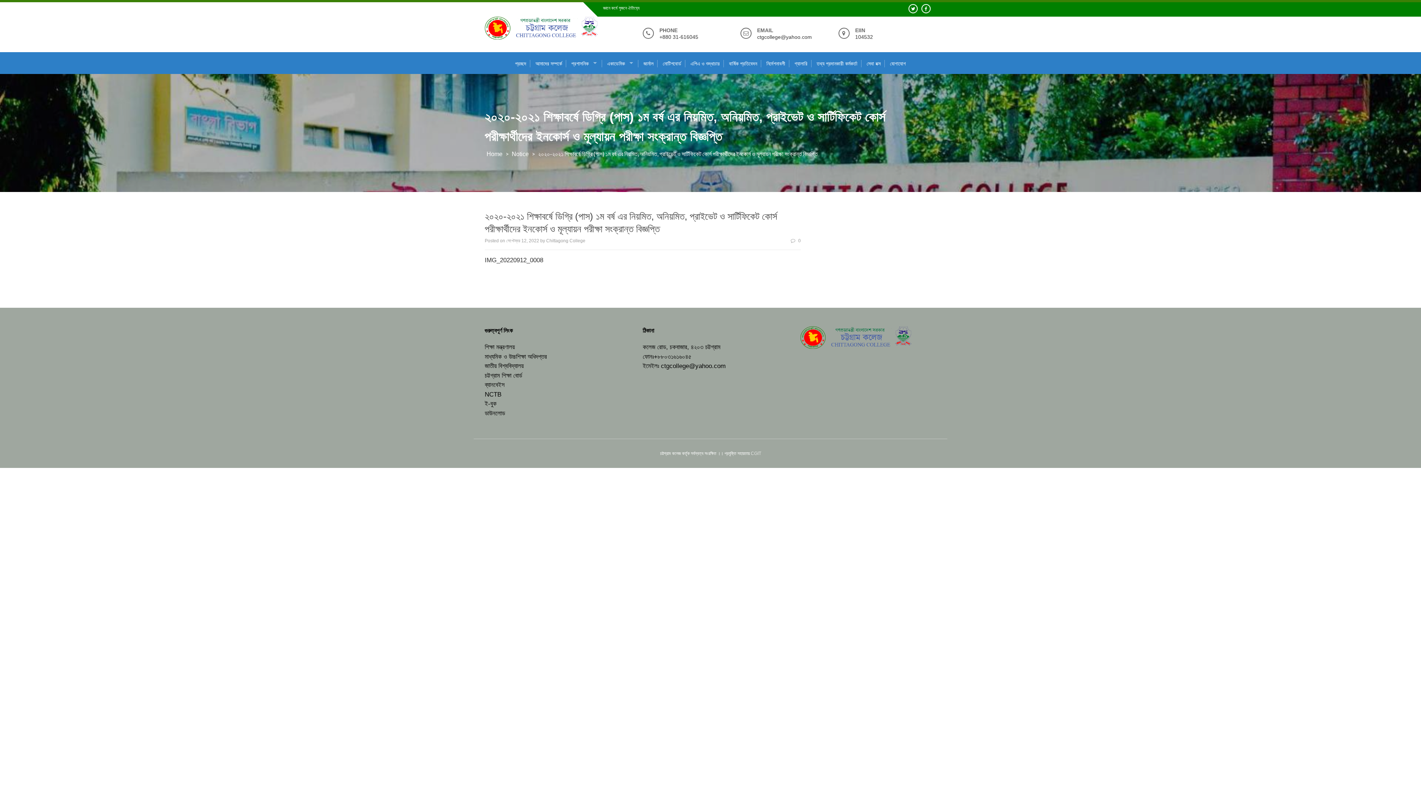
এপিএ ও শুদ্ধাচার (705, 64)
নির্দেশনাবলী (775, 64)
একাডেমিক (616, 64)
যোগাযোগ (898, 64)
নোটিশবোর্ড (672, 64)
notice (520, 154)
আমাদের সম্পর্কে (548, 64)
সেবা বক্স (874, 64)
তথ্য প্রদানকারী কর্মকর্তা (837, 64)
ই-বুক (491, 403)
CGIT (756, 453)
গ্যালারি (801, 64)
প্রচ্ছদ (520, 64)
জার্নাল (649, 64)
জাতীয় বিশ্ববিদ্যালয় (504, 366)
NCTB (493, 394)
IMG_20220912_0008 (514, 260)
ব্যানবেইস (495, 384)
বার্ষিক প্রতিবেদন (743, 64)
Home (495, 154)
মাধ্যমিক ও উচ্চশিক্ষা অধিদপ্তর (516, 356)
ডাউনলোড (495, 413)
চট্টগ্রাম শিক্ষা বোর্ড (503, 375)
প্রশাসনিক (580, 64)
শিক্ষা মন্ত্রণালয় (500, 347)
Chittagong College (565, 240)
